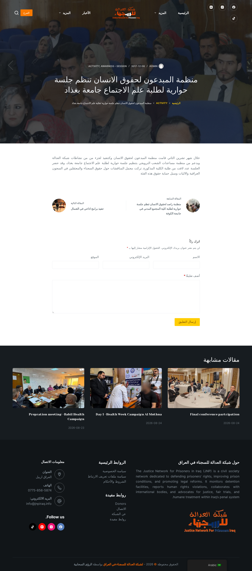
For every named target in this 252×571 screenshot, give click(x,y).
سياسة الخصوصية (114, 471)
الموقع (95, 257)
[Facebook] (234, 7)
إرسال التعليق (187, 322)
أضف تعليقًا (192, 276)
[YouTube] (211, 7)
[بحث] (17, 13)
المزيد (162, 13)
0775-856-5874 (40, 490)
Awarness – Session (114, 66)
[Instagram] (222, 7)
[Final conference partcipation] (203, 388)
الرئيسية (183, 13)
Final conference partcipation (214, 414)
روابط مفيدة (118, 519)
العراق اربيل (44, 477)
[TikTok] (234, 18)
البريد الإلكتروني (139, 257)
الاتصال (121, 509)
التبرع (26, 12)
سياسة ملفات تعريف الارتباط (107, 476)
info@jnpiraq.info (39, 504)
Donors (120, 504)
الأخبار (86, 13)
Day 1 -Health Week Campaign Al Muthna (129, 414)
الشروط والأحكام (114, 481)
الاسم (196, 257)
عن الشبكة (119, 514)
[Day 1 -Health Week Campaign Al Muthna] (126, 388)
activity (93, 66)
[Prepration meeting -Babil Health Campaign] (48, 388)
